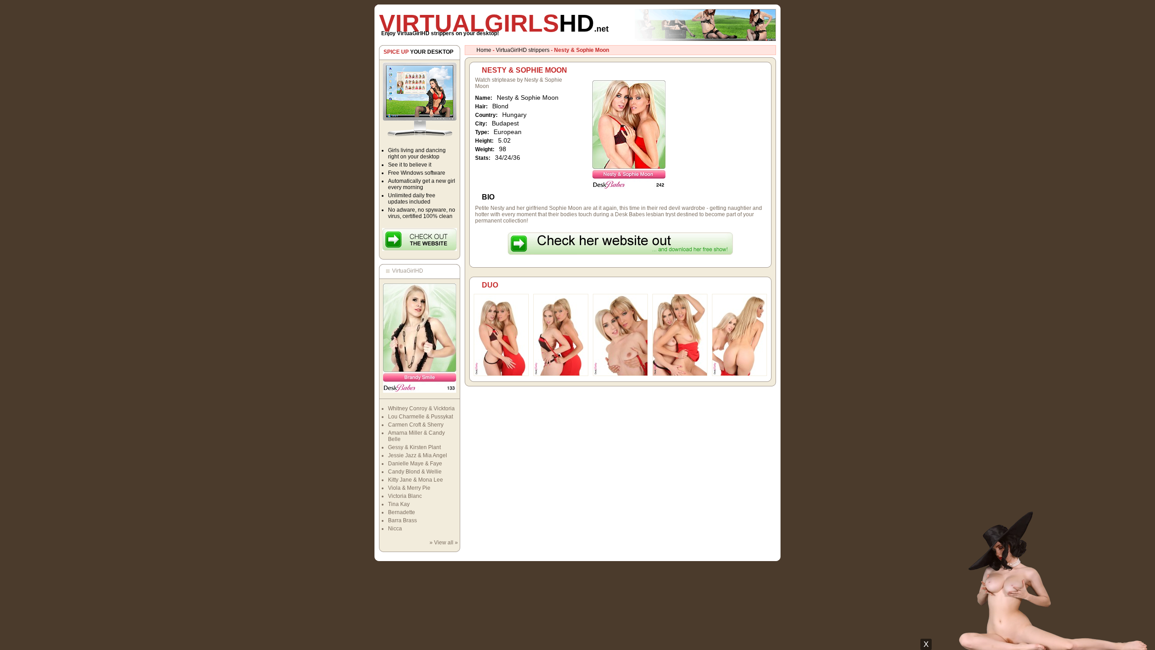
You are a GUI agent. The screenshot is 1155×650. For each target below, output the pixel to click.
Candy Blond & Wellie (415, 472)
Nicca (395, 528)
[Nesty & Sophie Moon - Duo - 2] (560, 374)
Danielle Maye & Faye (415, 463)
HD (494, 23)
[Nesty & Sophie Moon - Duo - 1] (501, 374)
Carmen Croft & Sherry (416, 425)
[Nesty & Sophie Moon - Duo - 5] (739, 374)
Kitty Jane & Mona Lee (415, 480)
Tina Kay (399, 504)
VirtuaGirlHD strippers (523, 50)
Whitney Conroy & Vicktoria (421, 408)
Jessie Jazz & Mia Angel (417, 455)
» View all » (444, 542)
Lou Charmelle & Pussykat (420, 416)
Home (483, 50)
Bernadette (401, 512)
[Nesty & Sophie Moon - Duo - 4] (679, 374)
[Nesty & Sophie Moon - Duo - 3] (620, 374)
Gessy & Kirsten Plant (414, 447)
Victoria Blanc (405, 496)
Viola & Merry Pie (409, 488)
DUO (490, 285)
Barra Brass (402, 520)
